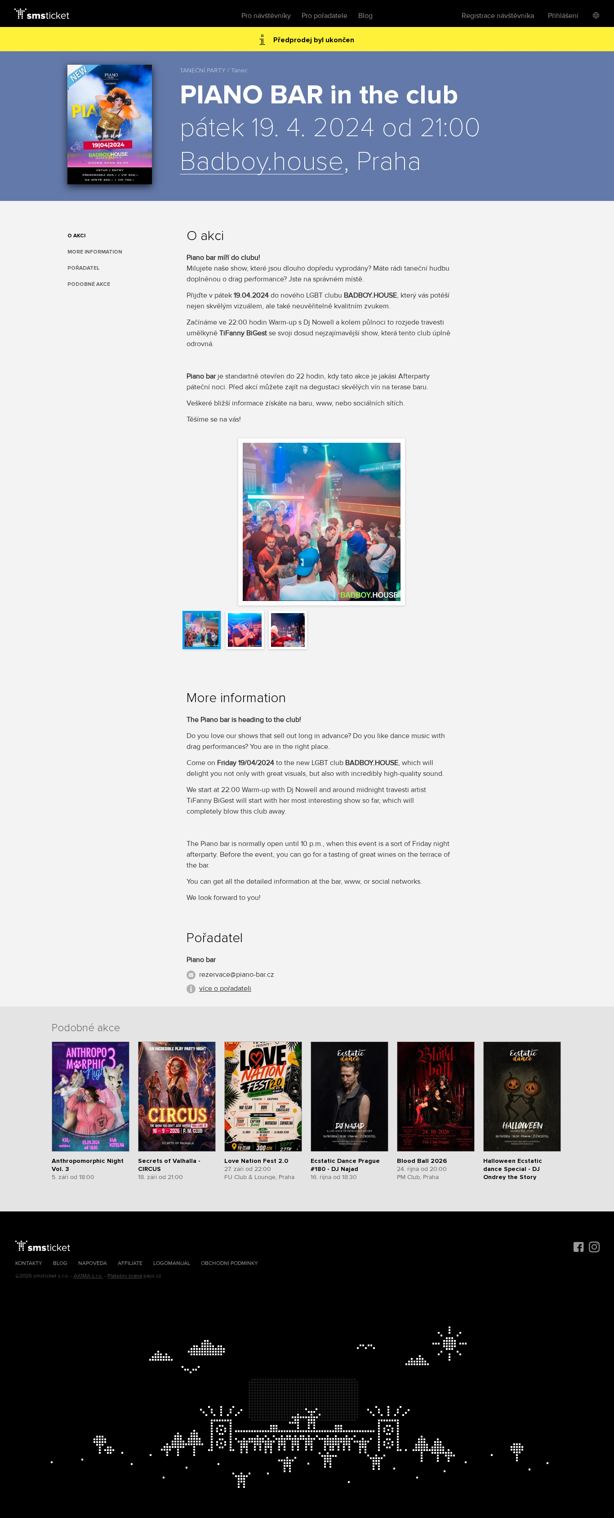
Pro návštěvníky (266, 15)
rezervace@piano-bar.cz (236, 974)
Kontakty (28, 1263)
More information (94, 252)
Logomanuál (171, 1263)
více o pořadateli (225, 988)
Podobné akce (88, 284)
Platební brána (124, 1276)
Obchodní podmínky (229, 1263)
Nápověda (92, 1263)
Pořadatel (83, 268)
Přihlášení (563, 15)
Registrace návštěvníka (498, 15)
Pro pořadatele (324, 15)
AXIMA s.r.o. (88, 1276)
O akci (76, 235)
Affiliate (130, 1263)
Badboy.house (261, 162)
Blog (365, 15)
